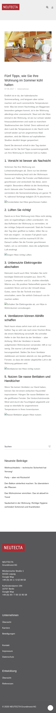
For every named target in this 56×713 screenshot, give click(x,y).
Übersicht (6, 622)
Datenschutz (8, 657)
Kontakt (5, 645)
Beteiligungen (8, 633)
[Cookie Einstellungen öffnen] (5, 709)
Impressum (7, 651)
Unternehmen (23, 89)
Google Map (8, 577)
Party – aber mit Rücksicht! (17, 477)
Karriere (6, 628)
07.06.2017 (9, 89)
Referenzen (7, 683)
